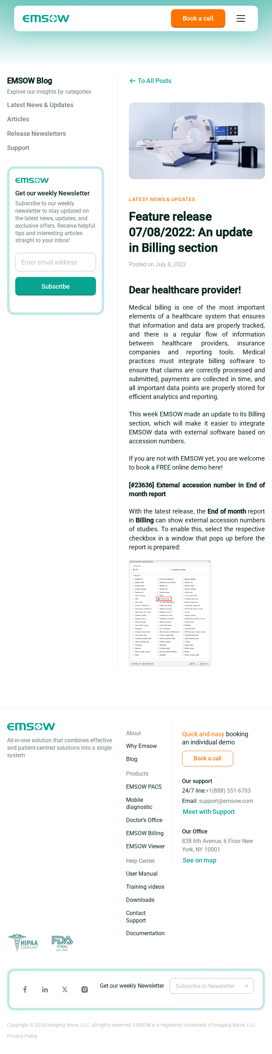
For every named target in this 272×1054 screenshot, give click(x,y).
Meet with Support (209, 811)
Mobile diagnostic (139, 804)
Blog (131, 759)
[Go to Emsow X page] (65, 989)
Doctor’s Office (144, 820)
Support (18, 147)
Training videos (145, 886)
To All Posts (154, 80)
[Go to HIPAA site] (24, 943)
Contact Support (136, 917)
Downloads (140, 900)
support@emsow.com (226, 801)
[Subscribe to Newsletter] (246, 986)
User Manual (142, 873)
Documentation (145, 933)
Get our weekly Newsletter (132, 985)
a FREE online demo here (186, 467)
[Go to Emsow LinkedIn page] (45, 989)
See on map (199, 860)
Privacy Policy (22, 1036)
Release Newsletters (36, 133)
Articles (18, 119)
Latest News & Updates (40, 105)
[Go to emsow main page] (46, 18)
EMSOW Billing (145, 833)
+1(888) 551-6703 (228, 790)
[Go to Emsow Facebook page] (25, 989)
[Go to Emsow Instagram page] (85, 989)
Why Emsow (141, 746)
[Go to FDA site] (61, 943)
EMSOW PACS (144, 786)
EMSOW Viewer (145, 846)
